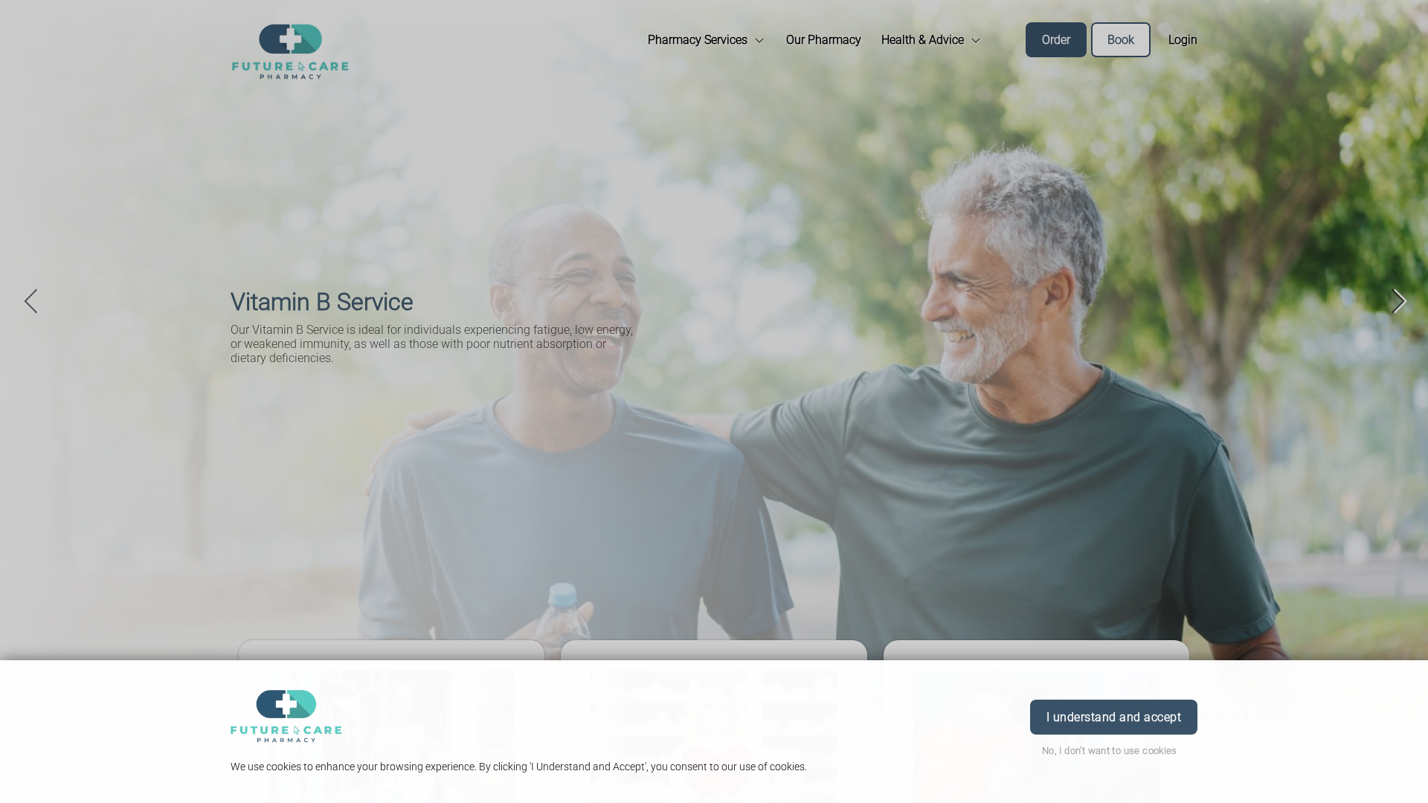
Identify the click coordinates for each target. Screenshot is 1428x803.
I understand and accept (1113, 717)
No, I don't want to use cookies (1109, 750)
